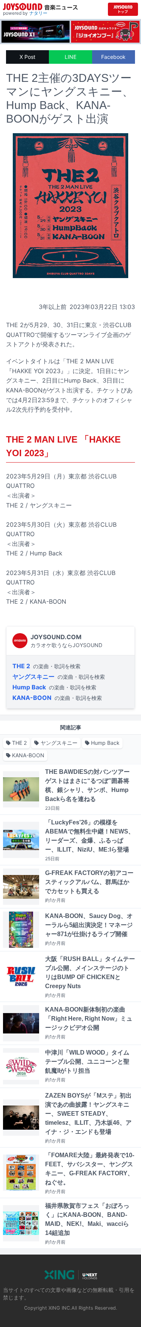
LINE (70, 57)
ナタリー (38, 13)
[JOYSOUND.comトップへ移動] (123, 9)
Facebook (113, 57)
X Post (27, 57)
